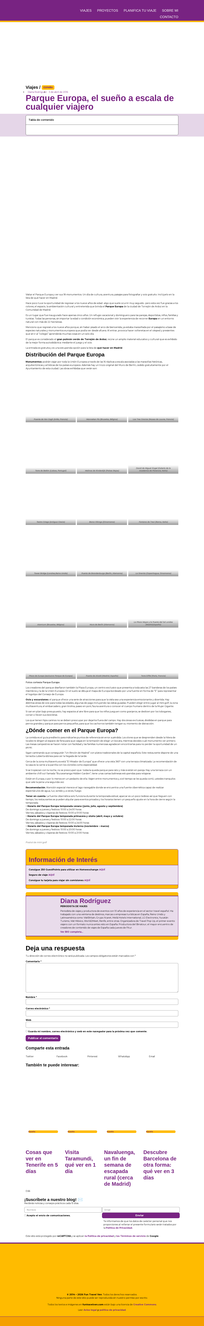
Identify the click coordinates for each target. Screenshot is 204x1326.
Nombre (31, 997)
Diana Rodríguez (85, 900)
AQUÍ (102, 869)
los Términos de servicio (131, 1236)
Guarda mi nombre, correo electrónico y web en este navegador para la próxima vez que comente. (87, 1031)
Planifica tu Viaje (140, 10)
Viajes (86, 10)
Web (28, 1020)
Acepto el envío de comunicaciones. (48, 1215)
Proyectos (107, 10)
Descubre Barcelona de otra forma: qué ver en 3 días (159, 1164)
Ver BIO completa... (71, 932)
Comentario (33, 961)
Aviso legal (90, 1310)
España (48, 87)
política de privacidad (113, 1310)
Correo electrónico (38, 1008)
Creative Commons (144, 1304)
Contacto (169, 17)
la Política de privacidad (99, 1236)
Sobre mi (170, 10)
